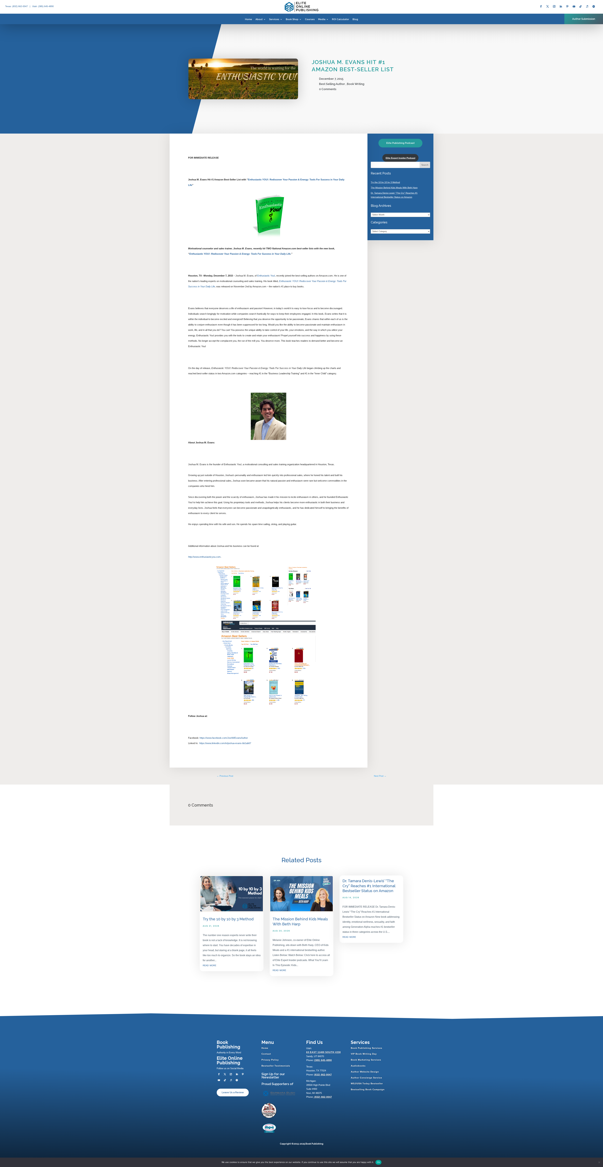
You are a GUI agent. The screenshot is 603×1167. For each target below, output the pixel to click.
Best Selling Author (332, 84)
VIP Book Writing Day (364, 1054)
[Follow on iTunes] (587, 6)
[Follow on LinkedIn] (560, 6)
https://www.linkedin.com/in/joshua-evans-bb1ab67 (225, 743)
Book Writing (355, 84)
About (259, 19)
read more (209, 965)
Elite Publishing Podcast (400, 143)
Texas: (8, 6)
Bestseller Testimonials (275, 1065)
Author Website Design (365, 1071)
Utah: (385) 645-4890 (43, 6)
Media (321, 19)
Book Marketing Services (366, 1060)
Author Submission (583, 18)
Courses (310, 19)
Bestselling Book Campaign (368, 1089)
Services (274, 19)
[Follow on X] (547, 6)
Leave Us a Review (233, 1092)
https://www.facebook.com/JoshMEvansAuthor (224, 737)
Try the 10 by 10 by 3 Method (385, 182)
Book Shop (292, 19)
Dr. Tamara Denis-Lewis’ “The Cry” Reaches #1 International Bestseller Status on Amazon (368, 886)
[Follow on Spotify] (593, 6)
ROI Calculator (340, 19)
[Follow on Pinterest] (567, 6)
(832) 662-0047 (323, 1074)
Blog (355, 19)
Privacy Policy (270, 1060)
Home (248, 19)
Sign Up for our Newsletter (273, 1075)
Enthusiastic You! (266, 275)
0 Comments (327, 89)
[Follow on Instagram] (554, 6)
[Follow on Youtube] (573, 6)
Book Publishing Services (366, 1048)
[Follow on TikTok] (580, 6)
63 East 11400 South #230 (323, 1052)
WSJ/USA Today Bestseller (367, 1083)
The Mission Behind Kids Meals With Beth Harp (394, 187)
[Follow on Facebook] (540, 6)
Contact (266, 1054)
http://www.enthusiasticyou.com (204, 556)
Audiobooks (358, 1065)
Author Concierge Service (366, 1077)
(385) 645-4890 (323, 1060)
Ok (378, 1162)
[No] (599, 1162)
